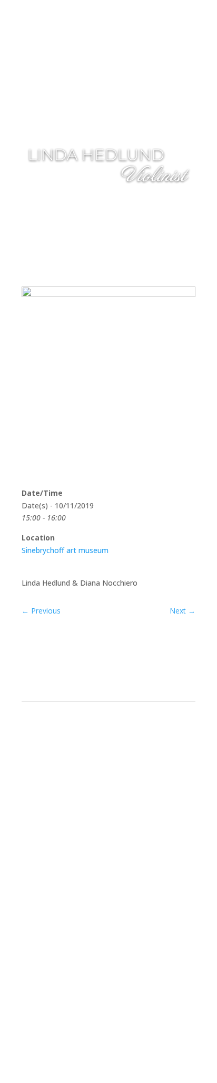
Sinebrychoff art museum (65, 550)
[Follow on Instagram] (108, 791)
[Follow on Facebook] (87, 791)
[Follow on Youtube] (129, 791)
